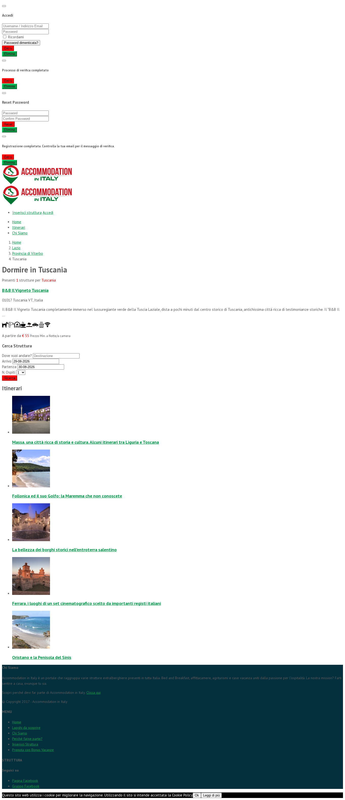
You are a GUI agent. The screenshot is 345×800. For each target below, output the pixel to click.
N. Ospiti (8, 372)
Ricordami (16, 37)
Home (16, 221)
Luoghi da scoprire (26, 727)
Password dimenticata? (21, 43)
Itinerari (18, 227)
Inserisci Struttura (25, 744)
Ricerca (9, 378)
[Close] (4, 6)
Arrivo (7, 361)
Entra (8, 48)
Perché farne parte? (27, 738)
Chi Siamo (20, 233)
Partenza (9, 366)
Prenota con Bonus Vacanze (33, 750)
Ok (197, 795)
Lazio (16, 247)
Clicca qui (93, 692)
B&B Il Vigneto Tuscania (25, 290)
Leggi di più (211, 795)
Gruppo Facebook (25, 786)
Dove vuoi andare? (17, 355)
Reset (8, 124)
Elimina (9, 54)
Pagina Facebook (25, 780)
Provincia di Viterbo (27, 253)
